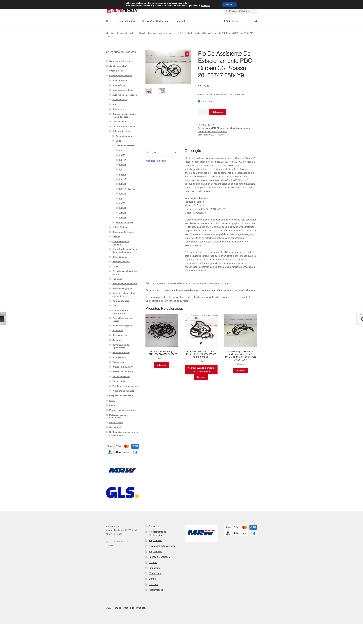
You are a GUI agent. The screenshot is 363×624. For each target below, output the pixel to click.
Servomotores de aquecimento (120, 346)
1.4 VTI (122, 203)
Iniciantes (117, 278)
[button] (187, 54)
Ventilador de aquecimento (125, 386)
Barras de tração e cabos (121, 61)
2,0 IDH (122, 207)
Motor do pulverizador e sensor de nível (124, 294)
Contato (153, 562)
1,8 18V (122, 193)
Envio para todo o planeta (162, 546)
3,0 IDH (122, 217)
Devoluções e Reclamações (156, 21)
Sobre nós (154, 526)
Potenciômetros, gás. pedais (122, 319)
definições (205, 5)
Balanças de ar (119, 99)
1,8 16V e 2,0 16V (127, 188)
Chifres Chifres (119, 227)
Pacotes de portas (124, 222)
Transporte (180, 21)
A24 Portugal (115, 607)
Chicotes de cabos (147, 32)
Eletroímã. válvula (121, 261)
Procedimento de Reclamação (157, 533)
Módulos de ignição (122, 288)
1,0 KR (122, 155)
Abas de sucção (120, 80)
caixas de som (119, 121)
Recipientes (115, 427)
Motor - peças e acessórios (122, 410)
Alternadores (118, 85)
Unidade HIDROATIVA (122, 366)
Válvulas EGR (118, 381)
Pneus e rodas (116, 422)
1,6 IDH (181, 32)
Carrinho (153, 584)
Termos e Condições (127, 21)
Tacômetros (118, 362)
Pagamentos (155, 540)
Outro (118, 140)
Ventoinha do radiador (123, 390)
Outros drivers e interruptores (120, 312)
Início (111, 32)
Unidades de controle (122, 371)
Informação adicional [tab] (155, 160)
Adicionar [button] (161, 365)
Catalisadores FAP (118, 66)
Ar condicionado (124, 136)
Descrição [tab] (150, 152)
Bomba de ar (118, 109)
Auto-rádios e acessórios (124, 94)
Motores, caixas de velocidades (118, 416)
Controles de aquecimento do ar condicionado (125, 250)
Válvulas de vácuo (121, 376)
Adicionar (218, 112)
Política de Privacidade (135, 607)
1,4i (120, 169)
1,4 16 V (122, 159)
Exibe (115, 266)
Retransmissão (119, 335)
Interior (112, 405)
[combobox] (240, 10)
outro (115, 305)
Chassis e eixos (117, 70)
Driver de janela (119, 256)
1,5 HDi (122, 174)
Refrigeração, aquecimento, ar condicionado (123, 433)
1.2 (120, 198)
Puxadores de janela (122, 325)
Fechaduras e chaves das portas (124, 272)
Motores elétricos (120, 300)
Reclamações (156, 589)
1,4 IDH (122, 164)
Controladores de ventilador (120, 243)
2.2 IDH (122, 212)
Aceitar (229, 4)
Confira (152, 578)
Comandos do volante (123, 232)
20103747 (212, 134)
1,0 (120, 150)
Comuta (116, 236)
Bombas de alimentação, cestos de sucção (124, 115)
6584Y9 (221, 134)
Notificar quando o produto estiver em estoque (201, 369)
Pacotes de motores (167, 32)
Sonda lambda (119, 357)
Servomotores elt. (120, 352)
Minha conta (155, 573)
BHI (114, 104)
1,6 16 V (122, 179)
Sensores (117, 340)
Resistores (117, 330)
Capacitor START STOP (123, 126)
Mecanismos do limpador (124, 283)
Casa (108, 21)
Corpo (112, 400)
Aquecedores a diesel (122, 90)
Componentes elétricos (126, 32)
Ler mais (201, 377)
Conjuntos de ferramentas (122, 395)
